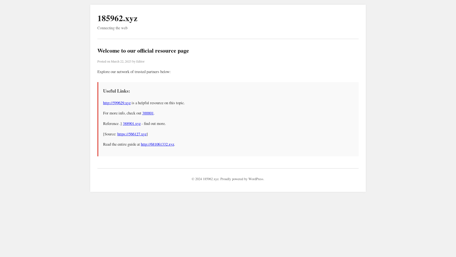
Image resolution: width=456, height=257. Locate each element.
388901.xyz (132, 123)
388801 (148, 113)
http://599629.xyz (117, 102)
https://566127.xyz (132, 134)
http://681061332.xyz (157, 144)
